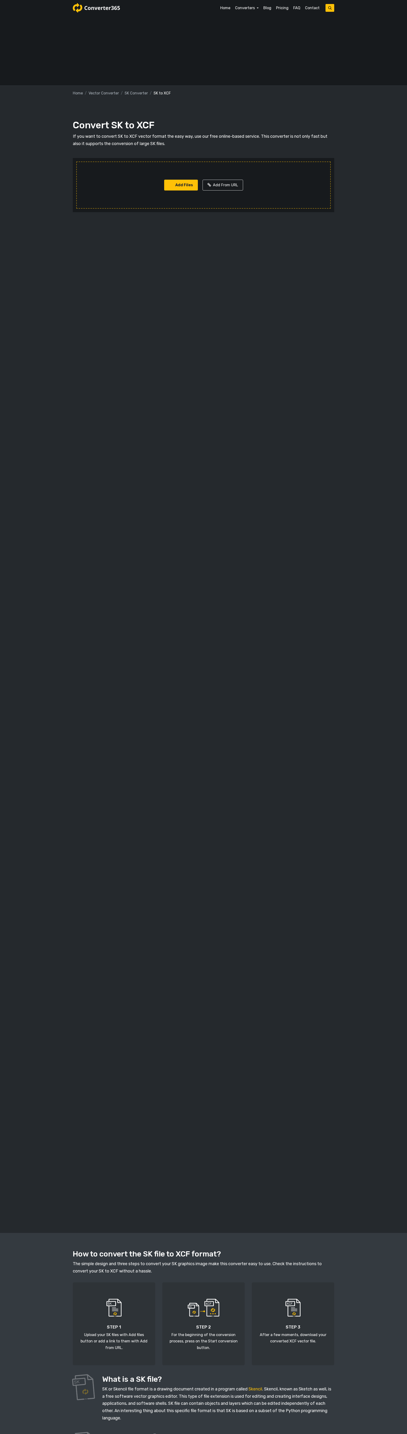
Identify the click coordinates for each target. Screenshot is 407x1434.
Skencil (255, 1389)
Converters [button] (245, 8)
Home (225, 8)
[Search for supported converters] (330, 8)
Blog (267, 8)
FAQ (296, 8)
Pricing (282, 8)
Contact (312, 8)
